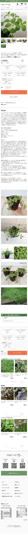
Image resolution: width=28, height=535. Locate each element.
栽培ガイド (4, 490)
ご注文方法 (17, 481)
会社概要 (16, 487)
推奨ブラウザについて (19, 493)
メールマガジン (18, 496)
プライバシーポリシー (6, 493)
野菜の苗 (2, 9)
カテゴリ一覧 (4, 484)
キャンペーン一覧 (5, 487)
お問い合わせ (17, 490)
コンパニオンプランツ (9, 9)
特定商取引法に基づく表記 (7, 496)
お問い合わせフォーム (14, 473)
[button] (22, 382)
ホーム (3, 481)
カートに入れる (14, 92)
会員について (17, 484)
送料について (3, 104)
